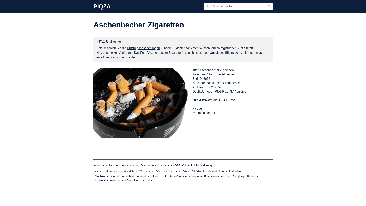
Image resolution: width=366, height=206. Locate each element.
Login (190, 165)
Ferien (223, 170)
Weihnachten (147, 170)
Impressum (100, 165)
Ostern (133, 170)
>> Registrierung (204, 112)
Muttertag (235, 170)
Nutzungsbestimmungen (124, 165)
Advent (161, 170)
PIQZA (102, 6)
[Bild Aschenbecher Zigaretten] (141, 103)
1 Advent (173, 170)
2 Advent (186, 170)
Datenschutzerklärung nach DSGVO (162, 165)
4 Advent (211, 170)
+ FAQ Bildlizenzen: (109, 41)
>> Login (198, 108)
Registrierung (204, 165)
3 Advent (198, 170)
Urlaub (123, 170)
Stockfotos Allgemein (221, 74)
